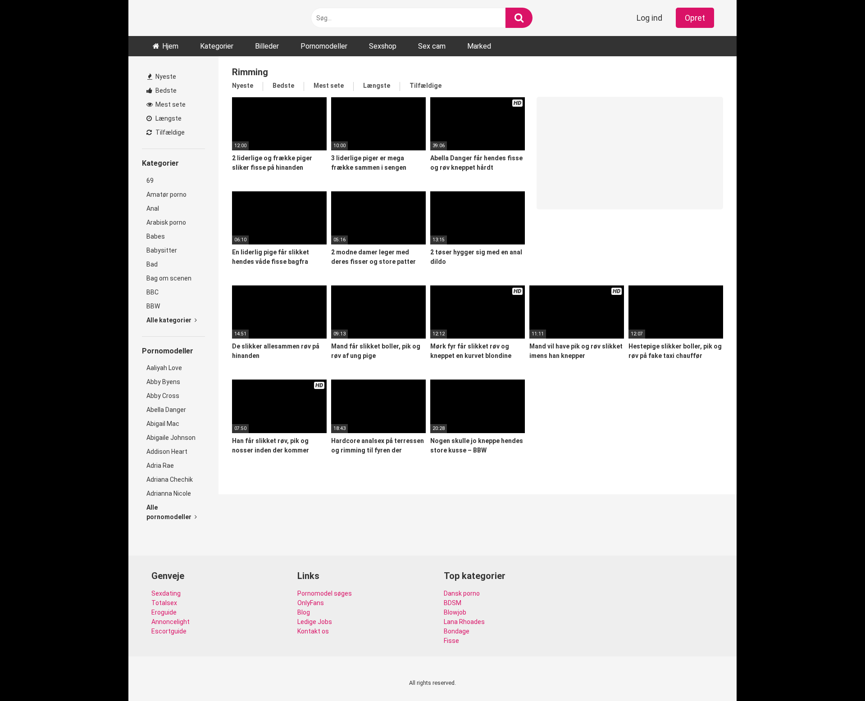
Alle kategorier (169, 320)
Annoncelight (170, 621)
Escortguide (169, 631)
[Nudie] (173, 18)
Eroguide (164, 612)
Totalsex (164, 602)
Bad (152, 264)
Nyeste (165, 76)
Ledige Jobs (314, 621)
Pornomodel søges (324, 593)
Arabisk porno (166, 222)
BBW (153, 306)
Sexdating (166, 593)
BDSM (452, 602)
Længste (168, 118)
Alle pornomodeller (169, 512)
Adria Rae (160, 465)
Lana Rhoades (464, 621)
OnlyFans (310, 602)
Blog (303, 612)
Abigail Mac (162, 423)
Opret (695, 18)
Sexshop (382, 46)
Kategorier (216, 46)
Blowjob (455, 612)
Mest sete (170, 104)
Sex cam (432, 46)
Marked (479, 46)
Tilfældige (169, 132)
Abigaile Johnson (171, 437)
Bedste (165, 90)
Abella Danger (166, 409)
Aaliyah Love (164, 367)
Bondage (456, 631)
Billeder (267, 46)
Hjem (170, 46)
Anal (152, 208)
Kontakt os (313, 631)
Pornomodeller (323, 46)
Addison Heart (166, 451)
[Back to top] (835, 674)
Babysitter (161, 250)
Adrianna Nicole (168, 493)
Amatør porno (166, 194)
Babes (155, 236)
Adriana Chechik (169, 479)
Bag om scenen (168, 278)
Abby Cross (162, 395)
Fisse (451, 640)
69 (150, 180)
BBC (152, 292)
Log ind (649, 18)
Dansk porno (462, 593)
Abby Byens (163, 381)
